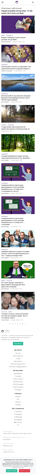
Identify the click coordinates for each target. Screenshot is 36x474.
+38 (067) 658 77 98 (8, 452)
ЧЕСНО (7, 331)
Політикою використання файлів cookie (13, 466)
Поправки (18, 390)
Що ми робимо (18, 370)
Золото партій (18, 379)
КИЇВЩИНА (9, 35)
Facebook (18, 411)
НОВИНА (3, 125)
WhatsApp (18, 417)
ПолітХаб (18, 376)
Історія (18, 358)
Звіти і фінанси (18, 356)
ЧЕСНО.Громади (18, 384)
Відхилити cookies (24, 470)
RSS (18, 399)
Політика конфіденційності (18, 367)
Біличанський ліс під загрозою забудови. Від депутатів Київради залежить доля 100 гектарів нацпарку (16, 98)
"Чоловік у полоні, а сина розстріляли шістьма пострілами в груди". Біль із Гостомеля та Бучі (14, 316)
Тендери (18, 405)
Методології (18, 361)
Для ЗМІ (18, 397)
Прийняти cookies (11, 470)
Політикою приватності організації (22, 467)
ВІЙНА (3, 35)
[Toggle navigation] (2, 2)
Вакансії (18, 402)
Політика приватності (18, 364)
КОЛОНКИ (9, 280)
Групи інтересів (18, 387)
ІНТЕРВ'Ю (4, 311)
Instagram (18, 414)
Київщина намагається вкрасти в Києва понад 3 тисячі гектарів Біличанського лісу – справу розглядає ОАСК (15, 253)
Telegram (18, 420)
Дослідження (18, 373)
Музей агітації (18, 382)
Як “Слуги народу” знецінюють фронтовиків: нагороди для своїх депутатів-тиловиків (13, 285)
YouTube (19, 422)
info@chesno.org (7, 445)
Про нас (18, 353)
